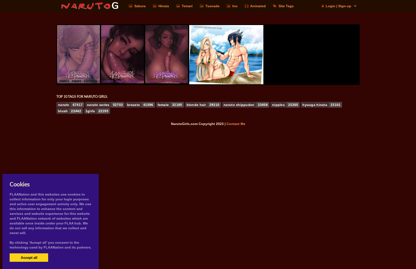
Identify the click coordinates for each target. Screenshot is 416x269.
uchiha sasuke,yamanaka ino (226, 71)
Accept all (29, 258)
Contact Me (236, 124)
